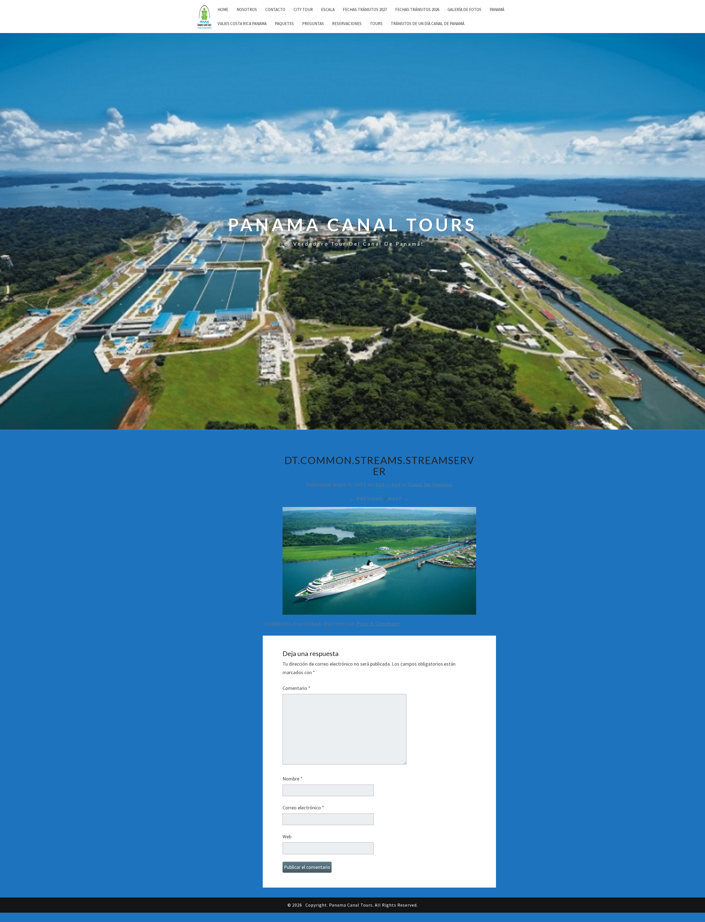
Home (223, 9)
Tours (376, 23)
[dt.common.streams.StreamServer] (379, 563)
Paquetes (284, 23)
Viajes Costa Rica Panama (242, 23)
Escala (328, 9)
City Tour (303, 9)
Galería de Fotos (464, 9)
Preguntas (313, 23)
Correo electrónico (303, 807)
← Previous (366, 498)
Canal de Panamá (430, 484)
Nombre (293, 778)
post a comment (378, 623)
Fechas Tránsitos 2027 (365, 9)
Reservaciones (347, 23)
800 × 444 (388, 484)
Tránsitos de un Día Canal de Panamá (427, 23)
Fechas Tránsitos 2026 (417, 9)
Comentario (296, 688)
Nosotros (247, 9)
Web (287, 836)
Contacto (275, 9)
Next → (398, 498)
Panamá (497, 9)
